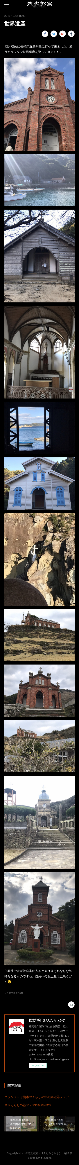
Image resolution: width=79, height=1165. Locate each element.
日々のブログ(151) (13, 992)
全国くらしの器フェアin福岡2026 (27, 1105)
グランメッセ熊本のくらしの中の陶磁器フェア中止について (39, 1097)
